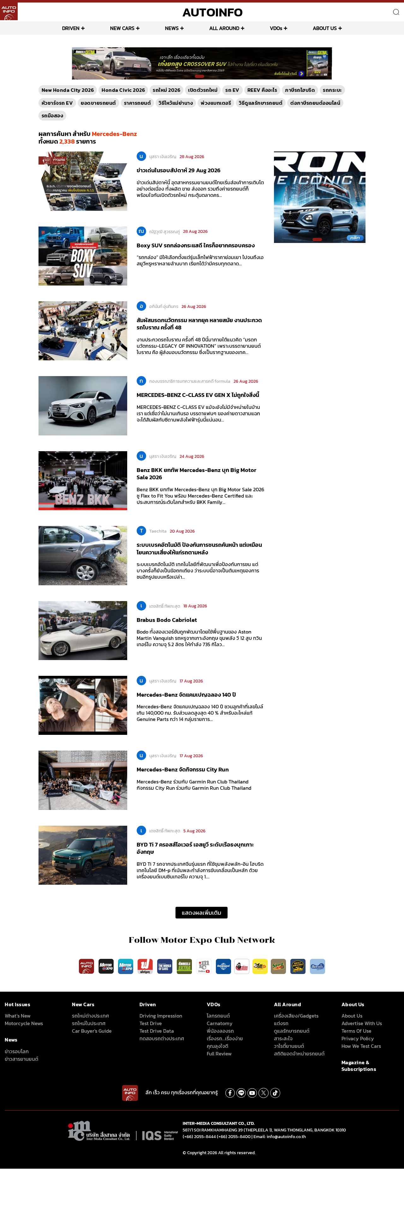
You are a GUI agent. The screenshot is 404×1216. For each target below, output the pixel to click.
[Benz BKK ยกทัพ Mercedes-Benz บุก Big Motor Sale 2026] (83, 480)
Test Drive (151, 1023)
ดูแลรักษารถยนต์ (291, 1031)
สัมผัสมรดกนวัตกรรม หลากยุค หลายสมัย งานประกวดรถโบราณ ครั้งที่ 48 (199, 324)
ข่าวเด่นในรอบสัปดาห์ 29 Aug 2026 (179, 170)
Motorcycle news (24, 1023)
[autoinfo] (9, 11)
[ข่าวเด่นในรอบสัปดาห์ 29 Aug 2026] (83, 180)
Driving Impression (161, 1015)
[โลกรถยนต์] (223, 965)
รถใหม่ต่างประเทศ (90, 1015)
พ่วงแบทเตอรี (216, 103)
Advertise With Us (362, 1023)
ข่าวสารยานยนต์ (21, 1059)
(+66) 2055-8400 (234, 1136)
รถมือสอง (52, 115)
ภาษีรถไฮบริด (300, 90)
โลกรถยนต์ (218, 1015)
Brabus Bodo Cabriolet (167, 620)
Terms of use (356, 1031)
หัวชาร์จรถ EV (57, 103)
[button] (199, 76)
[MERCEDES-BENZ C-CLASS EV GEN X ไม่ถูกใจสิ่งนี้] (83, 405)
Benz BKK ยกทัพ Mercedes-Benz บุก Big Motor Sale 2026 (196, 473)
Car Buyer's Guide (92, 1031)
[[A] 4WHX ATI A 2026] (202, 63)
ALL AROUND (224, 28)
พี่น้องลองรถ (220, 1031)
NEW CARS (122, 28)
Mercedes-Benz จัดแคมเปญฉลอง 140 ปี (186, 694)
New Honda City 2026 (68, 90)
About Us (352, 1015)
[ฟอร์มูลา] (146, 965)
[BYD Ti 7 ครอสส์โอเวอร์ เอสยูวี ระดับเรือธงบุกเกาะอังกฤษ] (83, 854)
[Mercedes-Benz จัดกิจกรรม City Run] (83, 779)
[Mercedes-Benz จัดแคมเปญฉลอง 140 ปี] (83, 704)
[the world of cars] (165, 965)
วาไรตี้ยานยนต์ (289, 1046)
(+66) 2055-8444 (199, 1136)
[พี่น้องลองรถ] (242, 965)
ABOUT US (325, 28)
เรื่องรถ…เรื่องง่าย (225, 1038)
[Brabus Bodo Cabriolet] (83, 630)
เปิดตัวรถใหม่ (202, 90)
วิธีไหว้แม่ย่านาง (176, 103)
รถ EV (232, 90)
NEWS (172, 28)
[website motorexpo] (126, 965)
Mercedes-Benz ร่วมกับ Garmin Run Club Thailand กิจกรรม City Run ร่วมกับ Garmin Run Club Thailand (194, 785)
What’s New (18, 1015)
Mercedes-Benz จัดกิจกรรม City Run (183, 769)
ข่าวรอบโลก (17, 1051)
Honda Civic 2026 (123, 90)
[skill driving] (298, 965)
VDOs (276, 28)
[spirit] (279, 965)
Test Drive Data (157, 1031)
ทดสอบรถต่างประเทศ (162, 1038)
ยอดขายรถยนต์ (98, 103)
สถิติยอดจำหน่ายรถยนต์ (299, 1053)
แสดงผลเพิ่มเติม (201, 912)
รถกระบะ (332, 90)
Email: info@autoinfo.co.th (279, 1136)
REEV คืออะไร (262, 90)
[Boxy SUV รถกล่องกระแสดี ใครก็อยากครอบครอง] (83, 255)
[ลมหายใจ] (317, 965)
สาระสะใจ (283, 1038)
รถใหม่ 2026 (166, 90)
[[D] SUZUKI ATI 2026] (319, 196)
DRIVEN (71, 28)
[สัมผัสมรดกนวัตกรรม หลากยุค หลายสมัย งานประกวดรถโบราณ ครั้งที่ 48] (83, 330)
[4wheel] (185, 965)
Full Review (219, 1053)
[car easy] (260, 965)
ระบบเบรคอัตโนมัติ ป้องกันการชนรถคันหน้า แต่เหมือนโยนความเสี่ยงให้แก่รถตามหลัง (199, 548)
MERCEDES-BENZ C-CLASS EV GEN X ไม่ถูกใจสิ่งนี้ (198, 395)
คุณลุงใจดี (217, 1046)
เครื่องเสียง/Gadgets (296, 1015)
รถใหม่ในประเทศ (88, 1023)
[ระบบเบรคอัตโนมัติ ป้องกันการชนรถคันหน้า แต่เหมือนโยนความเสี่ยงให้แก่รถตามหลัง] (83, 555)
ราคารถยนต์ (137, 103)
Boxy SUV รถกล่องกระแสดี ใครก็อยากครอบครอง (196, 245)
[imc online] (204, 965)
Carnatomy (220, 1023)
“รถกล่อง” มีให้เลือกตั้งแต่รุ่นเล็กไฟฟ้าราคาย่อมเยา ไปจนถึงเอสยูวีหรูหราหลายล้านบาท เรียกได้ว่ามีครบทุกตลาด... (200, 260)
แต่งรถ (281, 1023)
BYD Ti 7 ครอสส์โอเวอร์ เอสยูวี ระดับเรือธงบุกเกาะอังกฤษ (195, 848)
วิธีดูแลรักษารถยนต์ (260, 103)
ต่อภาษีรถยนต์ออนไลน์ (315, 103)
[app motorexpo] (106, 965)
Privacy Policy (358, 1038)
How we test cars (361, 1046)
